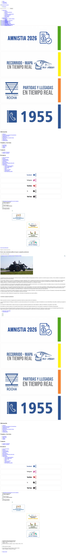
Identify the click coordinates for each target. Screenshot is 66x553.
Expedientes (4, 144)
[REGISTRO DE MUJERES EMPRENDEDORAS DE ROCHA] (33, 237)
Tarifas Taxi (4, 138)
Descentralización (5, 159)
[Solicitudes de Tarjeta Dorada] (33, 520)
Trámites (3, 146)
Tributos (3, 147)
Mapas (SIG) (4, 145)
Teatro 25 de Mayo (8, 169)
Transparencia (4, 3)
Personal (6, 13)
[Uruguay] (4, 6)
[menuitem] (34, 13)
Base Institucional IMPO (9, 171)
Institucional (4, 10)
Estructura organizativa (8, 12)
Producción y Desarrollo (6, 310)
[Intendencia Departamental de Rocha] (4, 4)
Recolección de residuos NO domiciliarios (9, 426)
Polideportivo (4, 136)
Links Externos (4, 164)
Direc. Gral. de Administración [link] (10, 24)
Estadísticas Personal (5, 135)
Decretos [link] (3, 158)
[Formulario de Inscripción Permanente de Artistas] (18, 220)
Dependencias (4, 17)
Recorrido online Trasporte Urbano (8, 137)
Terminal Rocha (5, 140)
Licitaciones (4, 161)
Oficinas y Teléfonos (5, 444)
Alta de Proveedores (5, 157)
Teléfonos (4, 425)
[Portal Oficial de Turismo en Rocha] (12, 210)
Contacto (6, 11)
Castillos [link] (6, 19)
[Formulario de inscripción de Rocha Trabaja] (33, 537)
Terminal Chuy (4, 139)
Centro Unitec (7, 167)
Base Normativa (5, 162)
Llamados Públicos (5, 160)
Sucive (6, 168)
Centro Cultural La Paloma (9, 165)
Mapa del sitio (4, 551)
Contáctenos (4, 2)
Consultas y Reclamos (6, 152)
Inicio (3, 1)
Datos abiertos (7, 15)
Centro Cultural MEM (8, 166)
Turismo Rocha (7, 170)
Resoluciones (4, 455)
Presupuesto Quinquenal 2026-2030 (8, 454)
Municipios (4, 18)
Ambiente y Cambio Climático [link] (9, 18)
